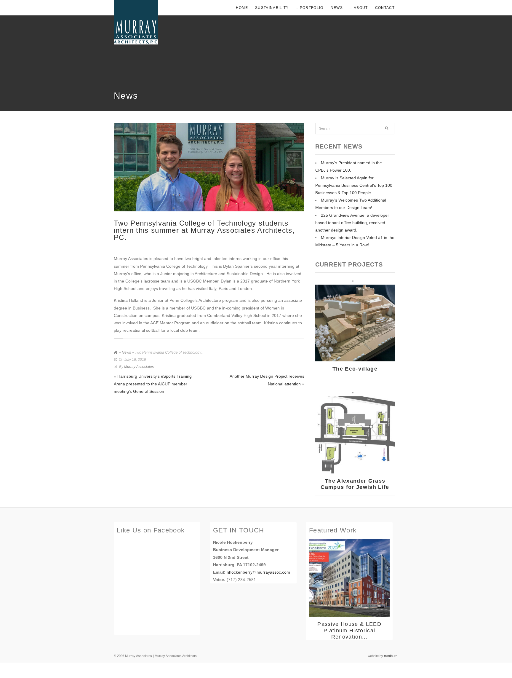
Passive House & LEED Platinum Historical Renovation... (349, 630)
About (361, 8)
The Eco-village (354, 369)
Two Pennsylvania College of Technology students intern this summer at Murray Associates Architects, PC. (204, 230)
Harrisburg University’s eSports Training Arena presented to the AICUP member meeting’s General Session (153, 383)
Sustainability (272, 8)
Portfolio (312, 8)
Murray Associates (139, 367)
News (337, 8)
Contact (385, 8)
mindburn (390, 656)
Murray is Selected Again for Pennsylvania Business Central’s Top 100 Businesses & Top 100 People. (353, 185)
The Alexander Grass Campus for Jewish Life (355, 484)
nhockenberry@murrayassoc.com (258, 572)
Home (242, 8)
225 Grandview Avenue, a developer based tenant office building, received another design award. (352, 222)
